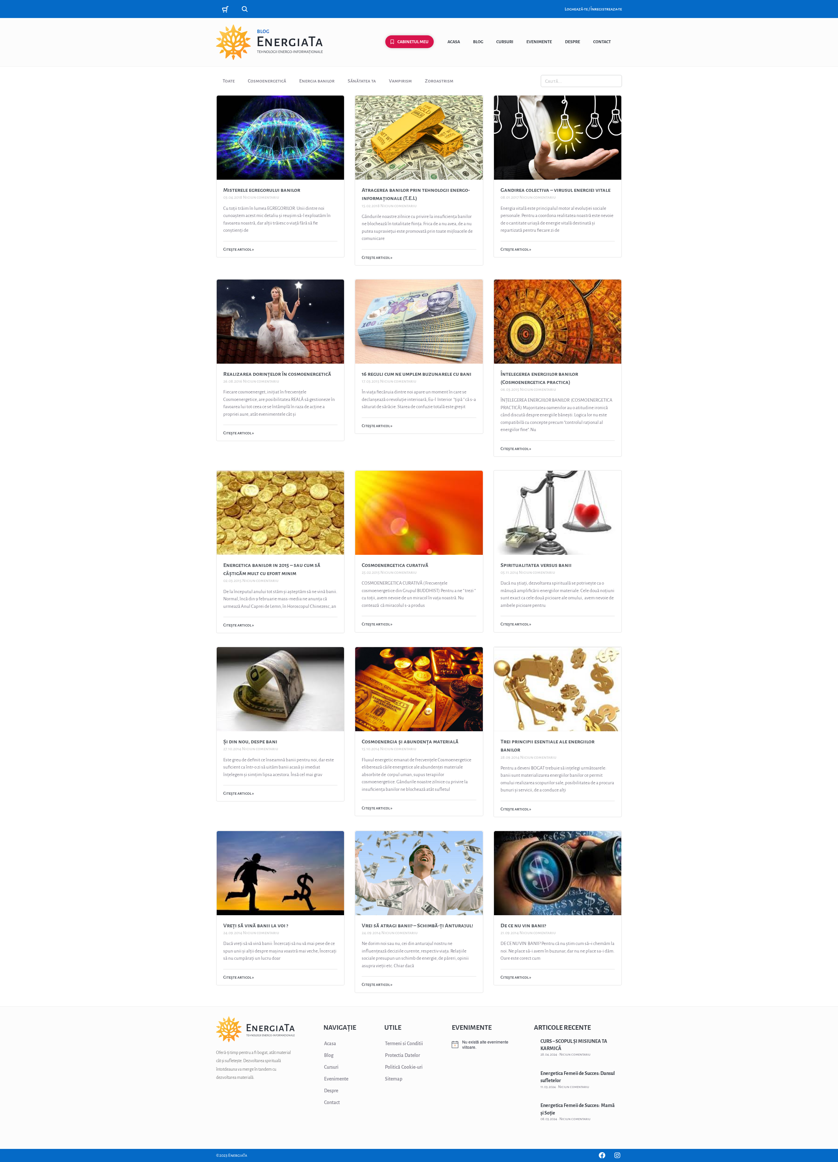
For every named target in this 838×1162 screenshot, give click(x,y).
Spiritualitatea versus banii (536, 565)
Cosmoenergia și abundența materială (410, 742)
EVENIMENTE (472, 1027)
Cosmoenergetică (267, 80)
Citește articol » (238, 249)
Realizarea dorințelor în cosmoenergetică (277, 374)
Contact (602, 42)
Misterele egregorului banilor (261, 190)
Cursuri (504, 42)
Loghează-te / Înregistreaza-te (593, 9)
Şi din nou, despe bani (250, 742)
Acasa (453, 42)
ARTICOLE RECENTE (562, 1027)
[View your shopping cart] (226, 9)
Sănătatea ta (362, 80)
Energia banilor (317, 80)
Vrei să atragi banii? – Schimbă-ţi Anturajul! (417, 926)
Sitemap (393, 1078)
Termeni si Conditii (404, 1043)
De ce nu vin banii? (523, 926)
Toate (229, 80)
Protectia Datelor (402, 1055)
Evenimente (539, 42)
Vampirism (400, 80)
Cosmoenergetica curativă (395, 565)
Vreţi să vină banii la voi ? (255, 926)
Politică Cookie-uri (404, 1067)
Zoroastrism (439, 80)
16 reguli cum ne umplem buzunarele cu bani (416, 374)
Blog (478, 42)
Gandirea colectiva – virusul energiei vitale (555, 190)
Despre (572, 42)
